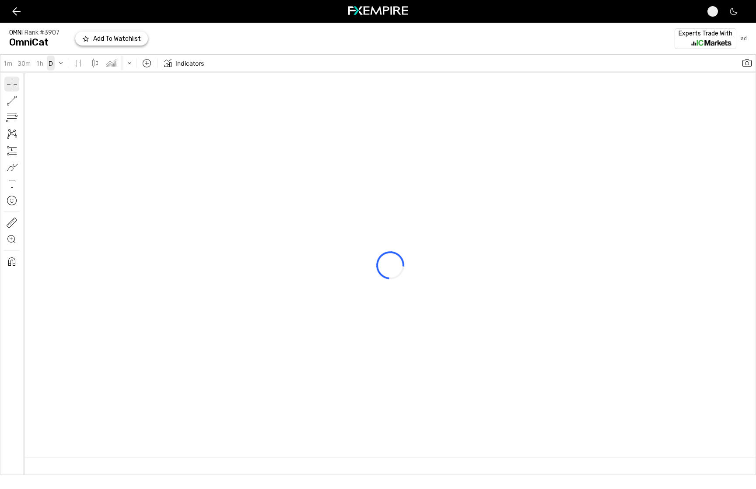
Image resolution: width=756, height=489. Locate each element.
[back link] (16, 11)
